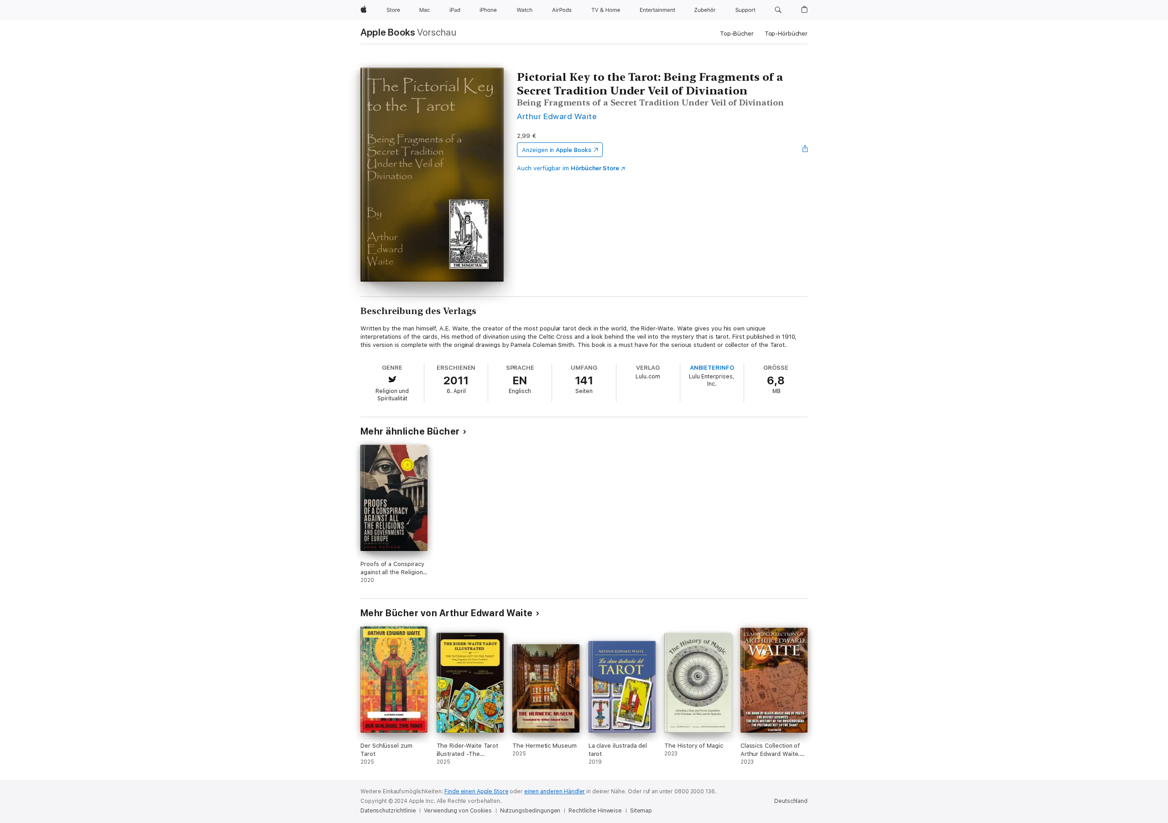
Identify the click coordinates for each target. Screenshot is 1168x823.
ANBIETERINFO (712, 367)
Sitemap (641, 810)
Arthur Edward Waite (557, 116)
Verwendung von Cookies (457, 810)
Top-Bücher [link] (737, 33)
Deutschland (791, 801)
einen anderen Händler (554, 791)
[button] (778, 10)
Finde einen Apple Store (476, 791)
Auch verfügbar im (568, 168)
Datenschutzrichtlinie (388, 810)
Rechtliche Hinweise (595, 810)
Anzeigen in (556, 150)
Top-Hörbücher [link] (786, 33)
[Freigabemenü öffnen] (805, 149)
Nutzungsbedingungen (530, 810)
